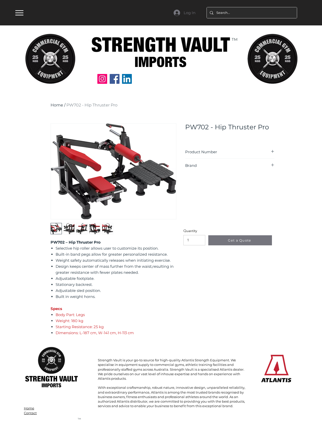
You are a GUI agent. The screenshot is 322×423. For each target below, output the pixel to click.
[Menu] (19, 12)
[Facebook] (114, 79)
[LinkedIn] (127, 79)
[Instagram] (102, 79)
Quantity (190, 231)
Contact (30, 413)
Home (57, 105)
